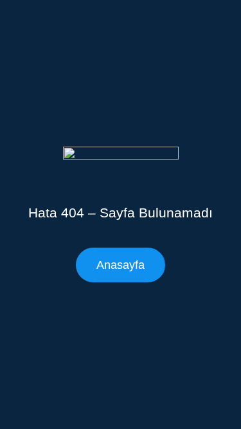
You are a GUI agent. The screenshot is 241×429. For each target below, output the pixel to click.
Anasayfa (120, 265)
